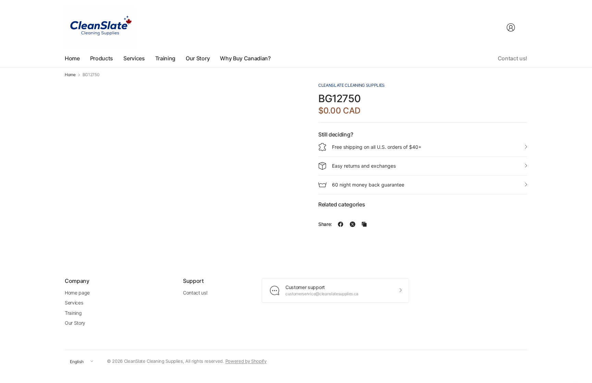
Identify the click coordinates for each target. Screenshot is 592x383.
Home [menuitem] (72, 58)
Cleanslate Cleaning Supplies (351, 85)
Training (73, 313)
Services (74, 303)
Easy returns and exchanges (364, 166)
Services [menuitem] (134, 58)
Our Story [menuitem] (198, 58)
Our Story (75, 323)
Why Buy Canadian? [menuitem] (245, 58)
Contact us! (512, 58)
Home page (77, 293)
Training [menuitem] (165, 58)
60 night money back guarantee (368, 185)
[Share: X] (352, 224)
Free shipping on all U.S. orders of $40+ (376, 147)
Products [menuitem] (101, 58)
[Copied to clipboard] (364, 224)
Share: (325, 224)
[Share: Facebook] (340, 224)
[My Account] (511, 27)
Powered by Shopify (246, 361)
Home (70, 75)
